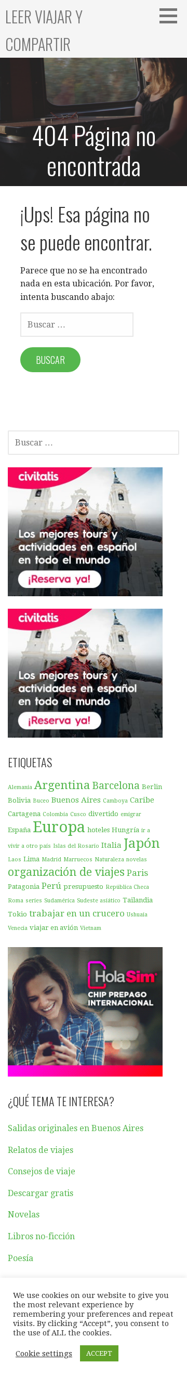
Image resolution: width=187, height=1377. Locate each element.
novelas (136, 859)
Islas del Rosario (76, 846)
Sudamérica (59, 900)
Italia (111, 845)
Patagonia (23, 886)
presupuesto (83, 886)
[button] (172, 15)
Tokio (17, 914)
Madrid (51, 859)
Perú (51, 886)
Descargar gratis (40, 1193)
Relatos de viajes (40, 1150)
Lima (31, 859)
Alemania (20, 787)
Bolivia (19, 800)
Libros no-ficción (41, 1236)
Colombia (55, 814)
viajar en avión (54, 928)
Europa (59, 827)
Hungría (125, 830)
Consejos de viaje (41, 1171)
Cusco (78, 814)
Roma (15, 900)
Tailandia (138, 900)
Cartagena (24, 814)
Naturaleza (109, 859)
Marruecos (77, 859)
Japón (142, 843)
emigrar (131, 814)
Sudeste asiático (99, 900)
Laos (14, 859)
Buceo (41, 800)
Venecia (18, 928)
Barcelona (116, 786)
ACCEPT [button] (99, 1353)
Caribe (142, 800)
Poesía (20, 1258)
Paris (137, 873)
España (19, 830)
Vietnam (90, 928)
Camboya (115, 800)
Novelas (23, 1214)
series (33, 900)
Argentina (62, 785)
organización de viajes (66, 871)
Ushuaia (137, 914)
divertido (103, 814)
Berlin (152, 787)
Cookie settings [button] (44, 1353)
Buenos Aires (76, 800)
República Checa (127, 887)
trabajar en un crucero (77, 913)
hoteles (98, 830)
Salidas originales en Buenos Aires (75, 1128)
